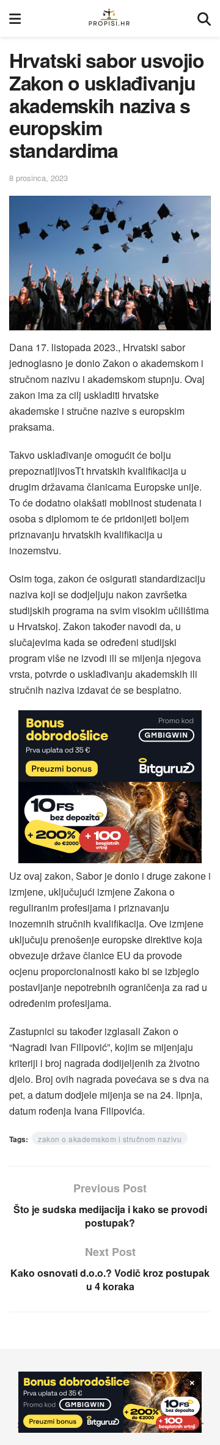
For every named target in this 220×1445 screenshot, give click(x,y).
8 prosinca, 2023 (38, 178)
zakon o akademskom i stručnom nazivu (110, 1139)
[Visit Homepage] (109, 18)
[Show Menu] (15, 18)
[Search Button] (204, 18)
